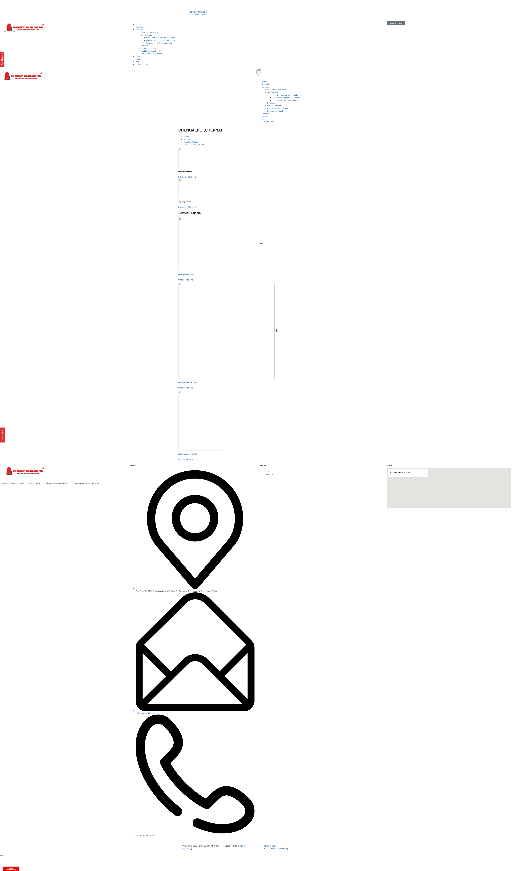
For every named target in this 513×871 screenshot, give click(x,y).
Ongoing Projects (191, 142)
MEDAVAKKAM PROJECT (187, 454)
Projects (139, 56)
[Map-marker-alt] (221, 4)
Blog (137, 61)
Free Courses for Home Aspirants (160, 37)
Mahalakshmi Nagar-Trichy (187, 382)
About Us (139, 27)
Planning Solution (148, 48)
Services (139, 29)
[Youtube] (192, 4)
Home (138, 24)
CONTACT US (142, 64)
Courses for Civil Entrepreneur (159, 43)
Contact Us (268, 474)
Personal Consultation (150, 32)
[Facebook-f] (199, 4)
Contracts (145, 45)
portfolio (187, 139)
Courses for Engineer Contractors (160, 40)
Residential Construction (151, 51)
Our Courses (146, 35)
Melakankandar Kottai (186, 274)
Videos (138, 59)
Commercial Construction (151, 53)
